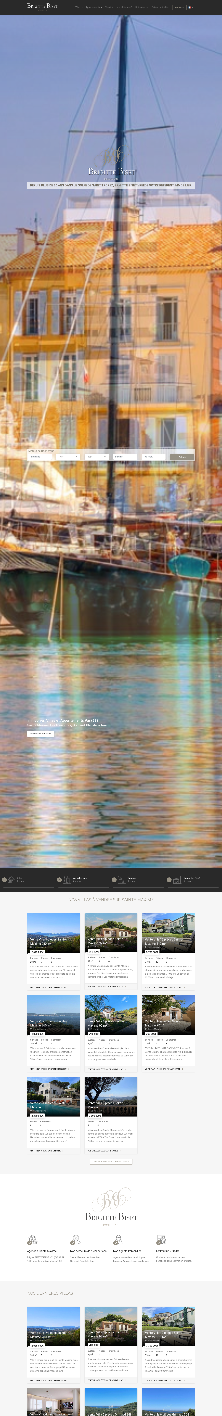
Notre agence (141, 7)
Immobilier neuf (124, 7)
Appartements (93, 7)
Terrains (109, 7)
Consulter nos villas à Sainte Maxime (111, 1161)
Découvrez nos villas (41, 733)
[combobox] (68, 457)
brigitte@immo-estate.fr (58, 40)
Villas (77, 7)
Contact (180, 7)
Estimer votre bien (160, 7)
